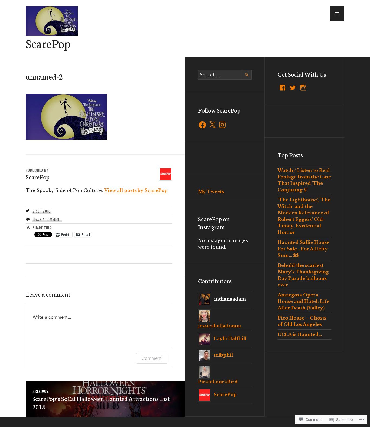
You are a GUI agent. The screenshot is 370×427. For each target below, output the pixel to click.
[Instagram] (222, 124)
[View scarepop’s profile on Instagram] (303, 87)
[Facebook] (202, 124)
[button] (337, 13)
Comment (152, 358)
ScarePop (48, 43)
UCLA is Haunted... (300, 334)
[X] (212, 124)
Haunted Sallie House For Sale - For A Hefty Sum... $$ (303, 249)
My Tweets (211, 191)
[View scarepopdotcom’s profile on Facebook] (282, 87)
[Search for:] (225, 74)
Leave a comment (47, 219)
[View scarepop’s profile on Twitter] (293, 87)
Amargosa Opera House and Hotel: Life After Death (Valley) (303, 301)
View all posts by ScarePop (136, 190)
